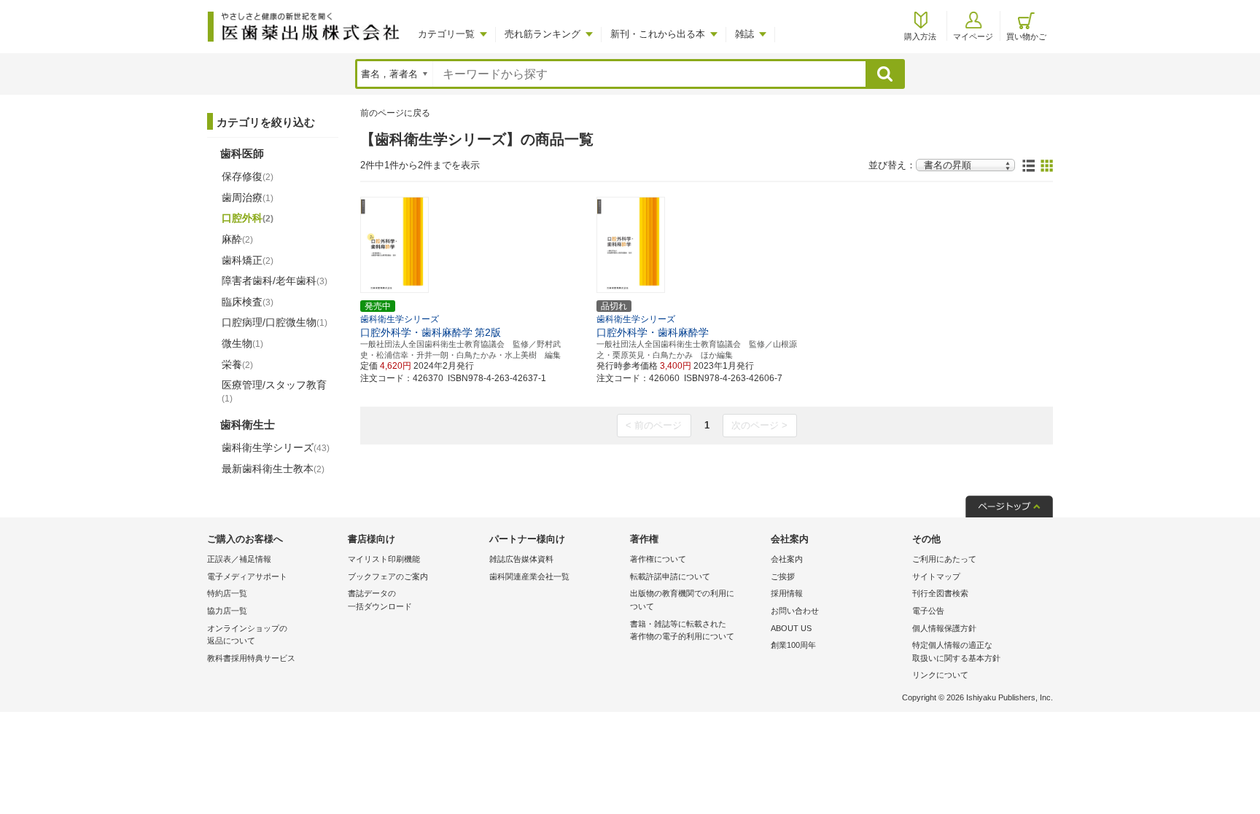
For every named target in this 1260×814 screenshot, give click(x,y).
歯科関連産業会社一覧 (529, 576)
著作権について (658, 559)
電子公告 (928, 610)
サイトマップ (936, 576)
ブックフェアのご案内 (388, 576)
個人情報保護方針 (944, 628)
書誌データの (380, 600)
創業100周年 (793, 645)
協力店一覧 (227, 610)
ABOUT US (791, 628)
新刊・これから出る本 (657, 33)
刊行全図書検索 (940, 593)
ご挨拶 (783, 576)
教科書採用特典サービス (251, 658)
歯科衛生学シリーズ (276, 447)
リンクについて (940, 674)
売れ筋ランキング (542, 33)
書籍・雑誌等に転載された (682, 630)
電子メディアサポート (247, 576)
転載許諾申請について (670, 576)
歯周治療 (247, 197)
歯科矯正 (247, 260)
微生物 (242, 343)
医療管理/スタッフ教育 (274, 391)
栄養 (237, 364)
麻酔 (237, 239)
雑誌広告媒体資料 (521, 559)
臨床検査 (247, 302)
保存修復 (247, 176)
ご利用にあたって (944, 559)
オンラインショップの (247, 635)
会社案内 (787, 559)
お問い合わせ (795, 610)
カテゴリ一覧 (446, 33)
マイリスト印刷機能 (384, 559)
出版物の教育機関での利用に (682, 600)
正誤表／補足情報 (239, 559)
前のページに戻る (395, 113)
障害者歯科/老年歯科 (274, 280)
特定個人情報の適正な (956, 651)
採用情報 (787, 593)
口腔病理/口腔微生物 (274, 322)
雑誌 (744, 33)
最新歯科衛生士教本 (273, 468)
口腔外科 (247, 218)
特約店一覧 (227, 593)
